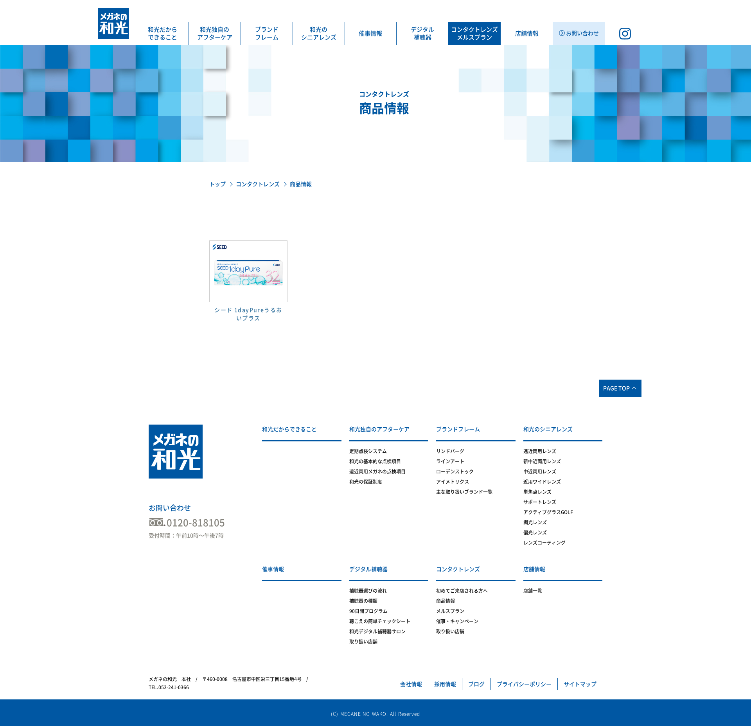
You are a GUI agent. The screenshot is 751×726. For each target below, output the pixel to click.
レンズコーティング (544, 542)
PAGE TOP (616, 388)
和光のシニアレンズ (318, 33)
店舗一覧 (532, 590)
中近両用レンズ (539, 471)
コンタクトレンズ (258, 184)
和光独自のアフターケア (214, 33)
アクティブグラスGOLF (548, 512)
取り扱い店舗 (363, 641)
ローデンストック (455, 471)
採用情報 (445, 684)
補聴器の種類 (363, 601)
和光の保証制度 (365, 481)
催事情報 (370, 33)
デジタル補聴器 (422, 33)
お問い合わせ (170, 507)
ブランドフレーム (266, 33)
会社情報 (411, 684)
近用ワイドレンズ (542, 481)
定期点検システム (368, 451)
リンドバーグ (450, 451)
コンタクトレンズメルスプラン (474, 33)
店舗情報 (527, 33)
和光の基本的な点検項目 (375, 461)
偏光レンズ (535, 532)
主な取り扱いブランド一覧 (464, 491)
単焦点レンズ (537, 491)
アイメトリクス (452, 481)
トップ (217, 184)
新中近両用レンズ (542, 461)
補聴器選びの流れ (368, 590)
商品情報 (445, 601)
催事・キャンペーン (457, 621)
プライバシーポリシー (524, 684)
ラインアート (450, 461)
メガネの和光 (113, 23)
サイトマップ (580, 684)
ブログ (476, 684)
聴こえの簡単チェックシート (379, 621)
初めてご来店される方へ (462, 590)
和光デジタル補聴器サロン (377, 631)
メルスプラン (450, 611)
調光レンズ (535, 522)
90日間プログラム (368, 611)
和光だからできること (162, 33)
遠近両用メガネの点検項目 (377, 471)
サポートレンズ (539, 502)
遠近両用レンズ (539, 451)
